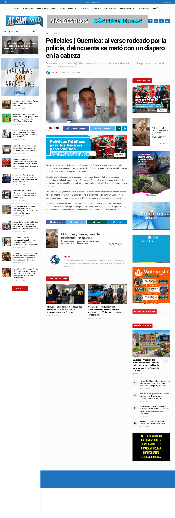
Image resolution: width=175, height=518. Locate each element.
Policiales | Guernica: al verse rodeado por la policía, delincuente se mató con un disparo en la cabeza (20, 46)
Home (7, 2)
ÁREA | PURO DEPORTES (46, 8)
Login (168, 2)
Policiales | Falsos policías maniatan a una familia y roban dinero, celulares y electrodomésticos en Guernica (64, 309)
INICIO (16, 8)
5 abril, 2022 (66, 73)
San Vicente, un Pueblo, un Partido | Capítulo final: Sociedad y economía (25, 103)
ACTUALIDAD (28, 8)
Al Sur (55, 73)
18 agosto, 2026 (52, 315)
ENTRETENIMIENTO (68, 8)
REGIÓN (156, 8)
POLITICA (97, 8)
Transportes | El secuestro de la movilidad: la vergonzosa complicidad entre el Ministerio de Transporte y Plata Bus (155, 383)
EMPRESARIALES (127, 8)
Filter (34, 32)
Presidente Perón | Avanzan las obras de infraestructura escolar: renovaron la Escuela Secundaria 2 (25, 148)
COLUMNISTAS (110, 8)
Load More (20, 288)
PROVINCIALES (143, 8)
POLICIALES (84, 8)
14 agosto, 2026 (95, 318)
